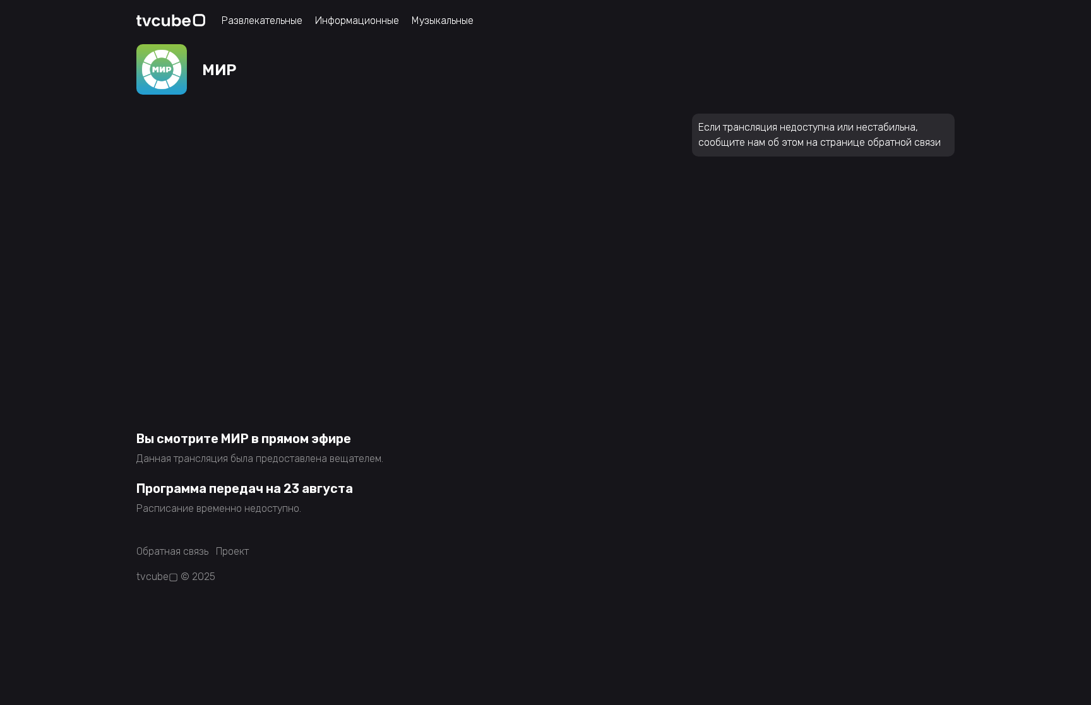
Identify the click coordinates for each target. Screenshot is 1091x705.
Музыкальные (443, 21)
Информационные (357, 21)
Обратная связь (172, 551)
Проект (232, 551)
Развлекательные (262, 21)
